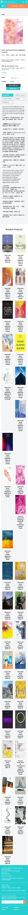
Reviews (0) (6, 102)
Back (3, 14)
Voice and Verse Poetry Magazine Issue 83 (20, 830)
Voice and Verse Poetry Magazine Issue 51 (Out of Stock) (20, 326)
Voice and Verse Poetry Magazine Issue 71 (20, 645)
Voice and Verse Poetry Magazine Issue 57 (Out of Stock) (20, 425)
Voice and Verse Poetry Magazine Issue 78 (7, 764)
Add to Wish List (13, 85)
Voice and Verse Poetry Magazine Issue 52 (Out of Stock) (7, 359)
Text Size (16, 909)
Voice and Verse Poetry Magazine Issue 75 (20, 705)
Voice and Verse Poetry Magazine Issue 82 (7, 830)
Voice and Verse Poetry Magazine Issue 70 (7, 645)
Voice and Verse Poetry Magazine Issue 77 (20, 734)
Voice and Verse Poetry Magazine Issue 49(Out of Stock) (20, 293)
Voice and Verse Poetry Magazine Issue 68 (7, 616)
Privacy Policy (5, 907)
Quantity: (12, 81)
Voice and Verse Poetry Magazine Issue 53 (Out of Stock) (20, 359)
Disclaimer (16, 907)
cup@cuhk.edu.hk (6, 879)
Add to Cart (13, 88)
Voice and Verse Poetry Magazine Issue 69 (20, 616)
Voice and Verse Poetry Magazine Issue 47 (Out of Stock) (7, 293)
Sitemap (4, 909)
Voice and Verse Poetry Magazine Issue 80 (7, 801)
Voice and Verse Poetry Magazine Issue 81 (20, 801)
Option (3, 77)
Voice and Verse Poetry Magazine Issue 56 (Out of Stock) (20, 392)
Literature (7, 66)
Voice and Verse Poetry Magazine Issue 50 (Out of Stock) (7, 326)
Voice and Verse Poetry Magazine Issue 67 (20, 586)
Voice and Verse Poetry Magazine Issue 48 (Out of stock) (20, 260)
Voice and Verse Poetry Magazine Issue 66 (7, 259)
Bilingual (12, 66)
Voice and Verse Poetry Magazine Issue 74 (7, 705)
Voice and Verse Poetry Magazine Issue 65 (7, 586)
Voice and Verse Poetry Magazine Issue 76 (7, 734)
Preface (18, 98)
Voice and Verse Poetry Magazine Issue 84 (7, 860)
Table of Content (20, 95)
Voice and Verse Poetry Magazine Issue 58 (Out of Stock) (7, 458)
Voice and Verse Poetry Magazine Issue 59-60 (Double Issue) (7, 491)
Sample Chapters (7, 98)
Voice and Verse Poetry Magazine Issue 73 (20, 675)
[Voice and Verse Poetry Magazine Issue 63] (13, 31)
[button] (17, 6)
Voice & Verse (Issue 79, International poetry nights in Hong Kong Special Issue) (21, 767)
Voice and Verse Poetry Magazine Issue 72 (7, 675)
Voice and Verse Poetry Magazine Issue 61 (20, 490)
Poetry (16, 66)
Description (6, 95)
